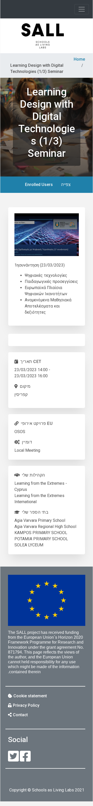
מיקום (25, 386)
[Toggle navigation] (81, 9)
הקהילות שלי (33, 475)
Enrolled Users (39, 184)
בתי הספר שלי (35, 512)
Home (79, 59)
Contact (20, 714)
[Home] (42, 36)
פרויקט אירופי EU (37, 423)
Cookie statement (30, 695)
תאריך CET (30, 361)
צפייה (64, 186)
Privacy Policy (26, 705)
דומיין (27, 442)
